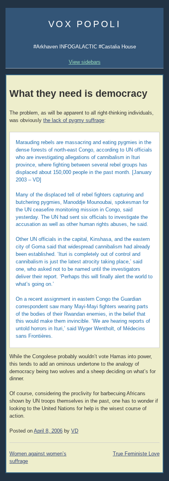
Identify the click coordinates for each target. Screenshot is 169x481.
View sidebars (85, 62)
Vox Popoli (84, 24)
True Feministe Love (136, 454)
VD (74, 431)
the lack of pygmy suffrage (73, 120)
